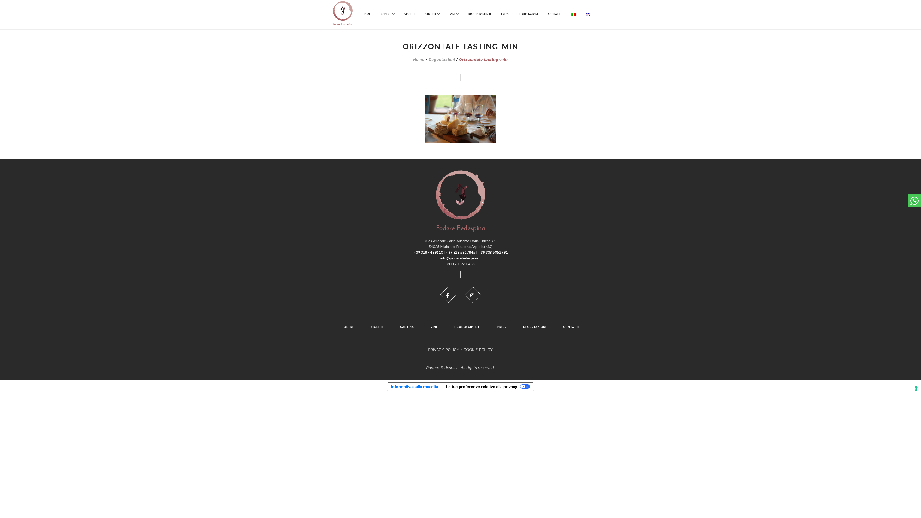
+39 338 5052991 (493, 252)
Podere (386, 14)
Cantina (430, 14)
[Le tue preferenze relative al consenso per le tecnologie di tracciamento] (916, 388)
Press (505, 14)
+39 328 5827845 (460, 252)
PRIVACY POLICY (443, 349)
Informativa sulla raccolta (414, 386)
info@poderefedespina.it (460, 258)
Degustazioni (528, 14)
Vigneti (409, 14)
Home (367, 14)
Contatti (554, 14)
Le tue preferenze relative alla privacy (481, 386)
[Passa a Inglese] (588, 15)
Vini (452, 14)
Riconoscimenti (479, 14)
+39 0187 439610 (428, 252)
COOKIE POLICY (478, 349)
